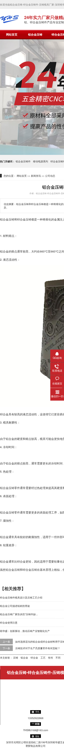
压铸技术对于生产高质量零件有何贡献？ (37, 648)
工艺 (43, 657)
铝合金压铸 (35, 34)
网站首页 (11, 34)
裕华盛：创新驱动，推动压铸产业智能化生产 (25, 631)
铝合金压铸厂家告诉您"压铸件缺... (19, 614)
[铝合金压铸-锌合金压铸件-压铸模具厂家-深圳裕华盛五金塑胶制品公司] (9, 19)
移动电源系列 (40, 161)
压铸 (15, 657)
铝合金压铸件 (23, 161)
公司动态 (50, 175)
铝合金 (24, 657)
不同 (57, 657)
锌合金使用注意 (8, 622)
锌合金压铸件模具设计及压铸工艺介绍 (21, 597)
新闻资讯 (36, 175)
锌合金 (34, 657)
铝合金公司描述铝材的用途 (15, 606)
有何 (50, 657)
